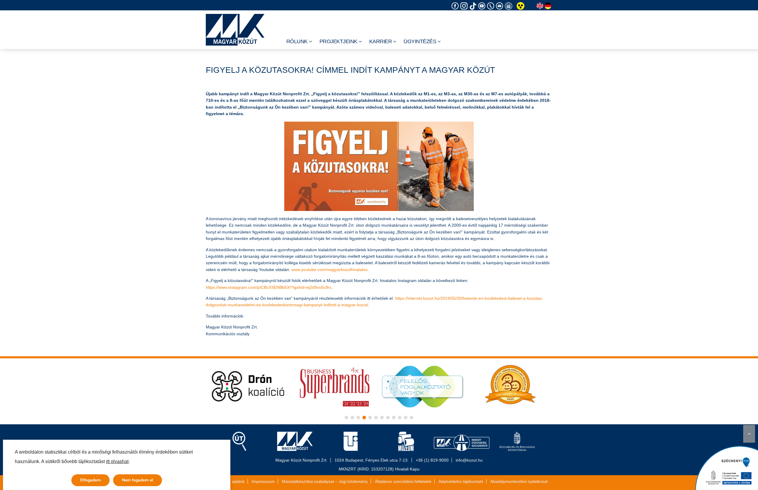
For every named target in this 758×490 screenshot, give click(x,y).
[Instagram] (464, 6)
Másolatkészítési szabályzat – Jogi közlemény (325, 481)
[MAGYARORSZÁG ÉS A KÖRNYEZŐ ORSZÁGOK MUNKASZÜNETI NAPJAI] (509, 6)
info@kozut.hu (469, 460)
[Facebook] (456, 6)
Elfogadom (90, 480)
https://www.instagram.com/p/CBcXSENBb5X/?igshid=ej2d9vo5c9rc (269, 287)
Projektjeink (338, 41)
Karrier (380, 41)
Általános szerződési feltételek (403, 481)
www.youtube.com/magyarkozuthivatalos (329, 269)
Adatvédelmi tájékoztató (461, 481)
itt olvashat (117, 461)
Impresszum (263, 481)
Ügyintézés (420, 41)
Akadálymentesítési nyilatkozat (519, 481)
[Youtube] (482, 6)
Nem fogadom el (137, 480)
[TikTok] (473, 6)
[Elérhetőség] (491, 6)
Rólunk (297, 41)
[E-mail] (500, 6)
